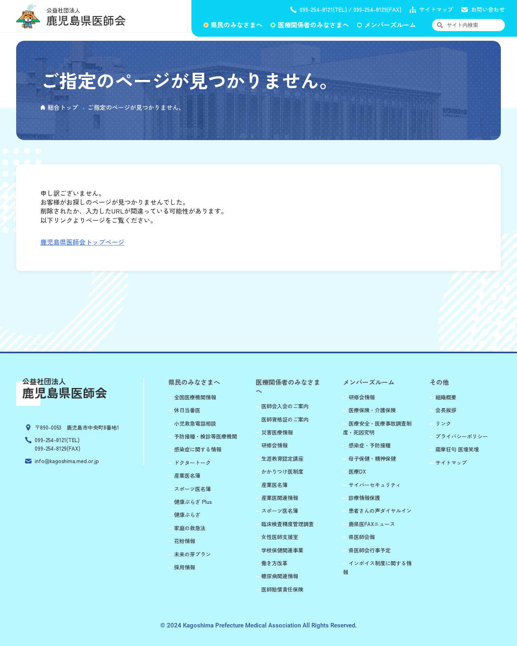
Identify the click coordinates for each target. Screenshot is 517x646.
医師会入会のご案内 (285, 406)
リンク (443, 423)
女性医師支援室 (279, 537)
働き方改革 (274, 563)
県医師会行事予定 (370, 550)
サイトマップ (436, 9)
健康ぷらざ (187, 514)
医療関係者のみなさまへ (313, 24)
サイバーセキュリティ (375, 485)
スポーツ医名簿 (192, 489)
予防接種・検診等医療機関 (205, 436)
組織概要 (445, 397)
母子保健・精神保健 (372, 458)
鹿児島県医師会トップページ (82, 242)
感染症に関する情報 (197, 449)
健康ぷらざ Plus (193, 501)
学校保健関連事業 (282, 550)
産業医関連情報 (279, 497)
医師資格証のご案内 (285, 419)
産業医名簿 (187, 475)
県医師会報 (362, 537)
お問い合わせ (488, 9)
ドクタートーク (192, 462)
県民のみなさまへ (237, 24)
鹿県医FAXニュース (372, 524)
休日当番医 (187, 410)
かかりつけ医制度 (282, 471)
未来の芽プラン (192, 554)
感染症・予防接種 (370, 445)
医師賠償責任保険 (282, 589)
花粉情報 (184, 541)
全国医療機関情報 (195, 397)
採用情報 (184, 567)
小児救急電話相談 (195, 423)
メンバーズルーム (390, 24)
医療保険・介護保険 (372, 410)
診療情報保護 (364, 497)
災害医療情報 (277, 432)
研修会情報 (274, 445)
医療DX (357, 471)
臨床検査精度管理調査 (287, 524)
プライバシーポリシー (461, 436)
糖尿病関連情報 (279, 576)
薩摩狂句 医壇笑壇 (457, 449)
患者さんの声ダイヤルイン (380, 510)
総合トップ (63, 107)
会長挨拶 (445, 410)
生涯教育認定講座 (282, 458)
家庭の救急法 (190, 528)
